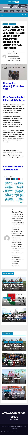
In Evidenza (5, 24)
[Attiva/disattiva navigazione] (25, 15)
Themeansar (14, 428)
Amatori (6, 282)
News (12, 431)
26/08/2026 (8, 381)
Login (15, 431)
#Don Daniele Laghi (13, 56)
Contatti (3, 431)
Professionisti (12, 24)
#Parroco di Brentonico (14, 60)
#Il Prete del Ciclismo (13, 58)
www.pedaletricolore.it (14, 7)
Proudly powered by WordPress (9, 426)
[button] (22, 15)
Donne (5, 374)
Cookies (7, 431)
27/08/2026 (8, 348)
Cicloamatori (12, 282)
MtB (5, 358)
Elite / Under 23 (7, 390)
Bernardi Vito (12, 52)
